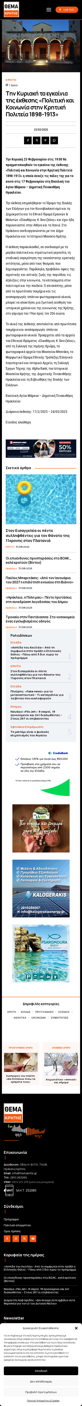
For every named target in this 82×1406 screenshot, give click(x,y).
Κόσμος (16, 706)
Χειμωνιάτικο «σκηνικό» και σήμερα (61, 1081)
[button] (76, 1328)
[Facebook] (28, 140)
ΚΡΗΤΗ (11, 79)
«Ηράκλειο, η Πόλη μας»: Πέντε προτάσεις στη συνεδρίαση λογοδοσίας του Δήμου (39, 599)
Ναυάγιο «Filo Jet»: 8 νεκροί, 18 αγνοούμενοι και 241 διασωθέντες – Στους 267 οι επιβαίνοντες (36, 715)
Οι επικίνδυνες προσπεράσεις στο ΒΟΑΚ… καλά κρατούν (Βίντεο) (38, 560)
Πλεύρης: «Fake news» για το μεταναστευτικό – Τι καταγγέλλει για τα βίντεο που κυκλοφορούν (37, 694)
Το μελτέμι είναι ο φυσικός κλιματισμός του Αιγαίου (29, 733)
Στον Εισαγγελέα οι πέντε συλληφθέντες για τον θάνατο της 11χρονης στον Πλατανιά (38, 535)
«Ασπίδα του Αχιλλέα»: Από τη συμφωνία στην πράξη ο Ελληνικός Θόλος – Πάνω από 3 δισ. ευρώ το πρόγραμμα (35, 652)
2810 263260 (18, 1177)
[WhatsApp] (54, 140)
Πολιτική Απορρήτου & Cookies (43, 1400)
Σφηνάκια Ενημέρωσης (26, 726)
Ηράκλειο (11, 568)
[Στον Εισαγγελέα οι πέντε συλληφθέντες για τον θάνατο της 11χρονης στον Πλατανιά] (41, 499)
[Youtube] (33, 1238)
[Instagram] (15, 1238)
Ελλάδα (15, 642)
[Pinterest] (45, 140)
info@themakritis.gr (24, 1173)
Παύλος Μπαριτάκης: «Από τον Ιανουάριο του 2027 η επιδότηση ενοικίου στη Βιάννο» (40, 580)
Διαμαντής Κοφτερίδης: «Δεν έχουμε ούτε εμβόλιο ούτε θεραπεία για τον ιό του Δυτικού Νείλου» (39, 1301)
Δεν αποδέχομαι (41, 1381)
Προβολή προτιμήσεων (41, 1392)
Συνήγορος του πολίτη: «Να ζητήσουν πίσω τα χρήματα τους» (20, 1078)
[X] (36, 140)
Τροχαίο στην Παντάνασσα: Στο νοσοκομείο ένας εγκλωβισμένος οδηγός (40, 619)
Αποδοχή (41, 1371)
